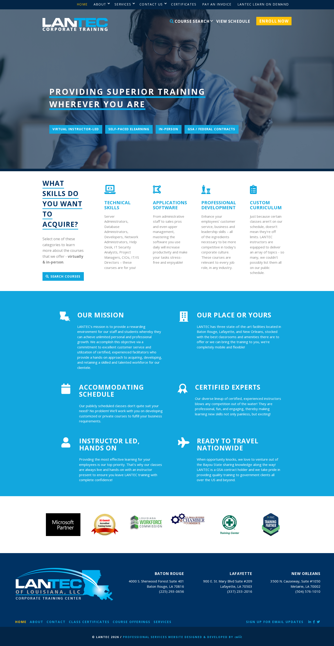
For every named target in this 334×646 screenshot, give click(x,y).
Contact (56, 622)
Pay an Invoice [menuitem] (217, 4)
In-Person (168, 129)
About (36, 622)
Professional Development (218, 205)
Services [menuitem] (123, 4)
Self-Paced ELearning (128, 129)
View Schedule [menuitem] (233, 21)
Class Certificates (89, 622)
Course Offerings (131, 622)
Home (21, 622)
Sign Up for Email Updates (275, 622)
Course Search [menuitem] (191, 21)
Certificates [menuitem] (183, 4)
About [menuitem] (100, 4)
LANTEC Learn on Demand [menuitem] (263, 4)
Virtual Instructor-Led (75, 129)
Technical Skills (117, 205)
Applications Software (170, 205)
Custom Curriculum (266, 205)
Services (163, 622)
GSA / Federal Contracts (211, 129)
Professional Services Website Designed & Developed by (178, 637)
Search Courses (65, 276)
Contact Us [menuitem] (151, 4)
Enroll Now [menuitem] (274, 21)
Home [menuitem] (82, 4)
